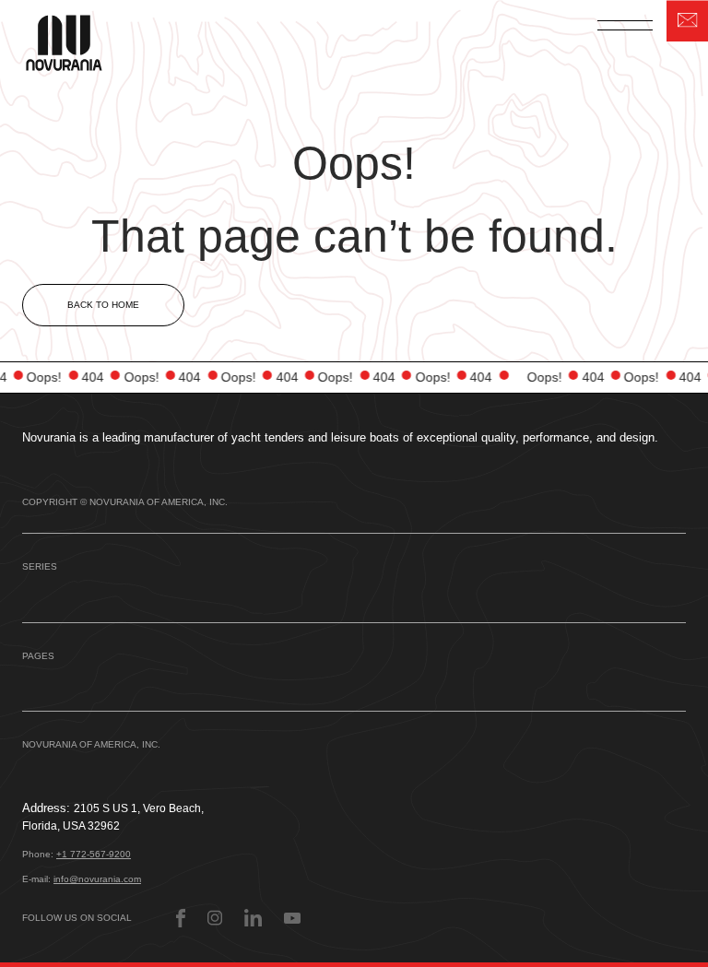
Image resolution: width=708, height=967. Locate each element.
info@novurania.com (97, 879)
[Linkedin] (253, 917)
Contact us (687, 20)
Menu (625, 25)
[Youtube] (292, 918)
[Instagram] (214, 918)
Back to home (103, 305)
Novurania (75, 41)
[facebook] (180, 918)
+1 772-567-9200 (93, 854)
